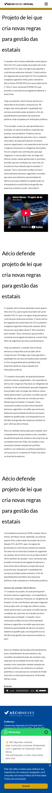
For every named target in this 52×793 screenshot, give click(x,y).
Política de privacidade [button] (15, 779)
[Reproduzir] (7, 690)
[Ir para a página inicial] (19, 713)
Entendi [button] (26, 786)
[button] (46, 732)
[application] (26, 690)
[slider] (43, 690)
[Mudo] (37, 690)
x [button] (50, 765)
